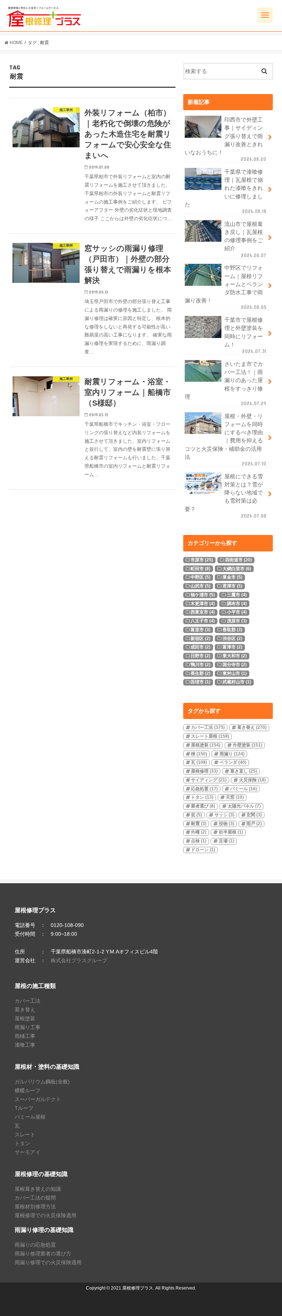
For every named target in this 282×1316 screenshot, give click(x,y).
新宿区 (200, 638)
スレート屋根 (210, 736)
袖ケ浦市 (203, 594)
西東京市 (203, 612)
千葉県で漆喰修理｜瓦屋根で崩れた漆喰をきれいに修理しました (225, 191)
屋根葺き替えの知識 (38, 1189)
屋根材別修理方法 (35, 1206)
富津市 (232, 647)
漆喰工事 (25, 1045)
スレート (25, 1134)
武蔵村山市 (237, 681)
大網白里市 (237, 568)
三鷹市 (237, 594)
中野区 (200, 577)
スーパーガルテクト (38, 1099)
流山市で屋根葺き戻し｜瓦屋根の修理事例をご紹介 (245, 239)
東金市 (232, 577)
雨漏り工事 (27, 1027)
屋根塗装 (205, 745)
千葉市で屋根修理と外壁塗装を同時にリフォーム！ (245, 335)
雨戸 (254, 823)
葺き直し (243, 771)
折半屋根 (231, 832)
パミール (243, 788)
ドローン (203, 849)
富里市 (200, 629)
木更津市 (203, 603)
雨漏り (232, 753)
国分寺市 (235, 664)
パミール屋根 (30, 1117)
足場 (226, 841)
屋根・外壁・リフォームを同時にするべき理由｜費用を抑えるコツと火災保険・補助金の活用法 (225, 440)
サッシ (224, 814)
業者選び (203, 806)
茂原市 (237, 620)
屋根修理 (204, 771)
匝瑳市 (200, 681)
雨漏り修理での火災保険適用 (48, 1262)
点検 (198, 841)
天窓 (235, 797)
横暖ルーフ (27, 1090)
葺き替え (252, 727)
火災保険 (252, 780)
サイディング (209, 780)
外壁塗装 (247, 745)
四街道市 (238, 559)
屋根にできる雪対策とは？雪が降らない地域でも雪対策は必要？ (225, 496)
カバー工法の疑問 (35, 1198)
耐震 (198, 823)
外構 (198, 832)
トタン (202, 797)
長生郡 (200, 673)
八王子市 (203, 620)
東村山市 (235, 673)
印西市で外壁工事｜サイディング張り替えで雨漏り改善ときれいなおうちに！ (225, 139)
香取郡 (232, 629)
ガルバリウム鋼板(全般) (42, 1082)
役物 (226, 823)
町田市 (200, 568)
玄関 (254, 814)
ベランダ (233, 762)
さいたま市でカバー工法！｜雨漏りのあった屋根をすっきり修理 (225, 383)
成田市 (200, 647)
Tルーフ (24, 1108)
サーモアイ (27, 1152)
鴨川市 (200, 664)
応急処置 (204, 788)
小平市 (237, 612)
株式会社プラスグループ (79, 960)
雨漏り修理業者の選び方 (43, 1253)
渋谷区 (232, 638)
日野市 (200, 655)
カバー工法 (208, 727)
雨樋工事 (25, 1036)
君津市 (232, 586)
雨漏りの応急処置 (35, 1245)
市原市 (202, 559)
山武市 (200, 586)
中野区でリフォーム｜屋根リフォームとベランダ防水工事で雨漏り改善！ (225, 287)
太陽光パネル (244, 806)
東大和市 (235, 655)
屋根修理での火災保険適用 (45, 1215)
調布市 (237, 603)
